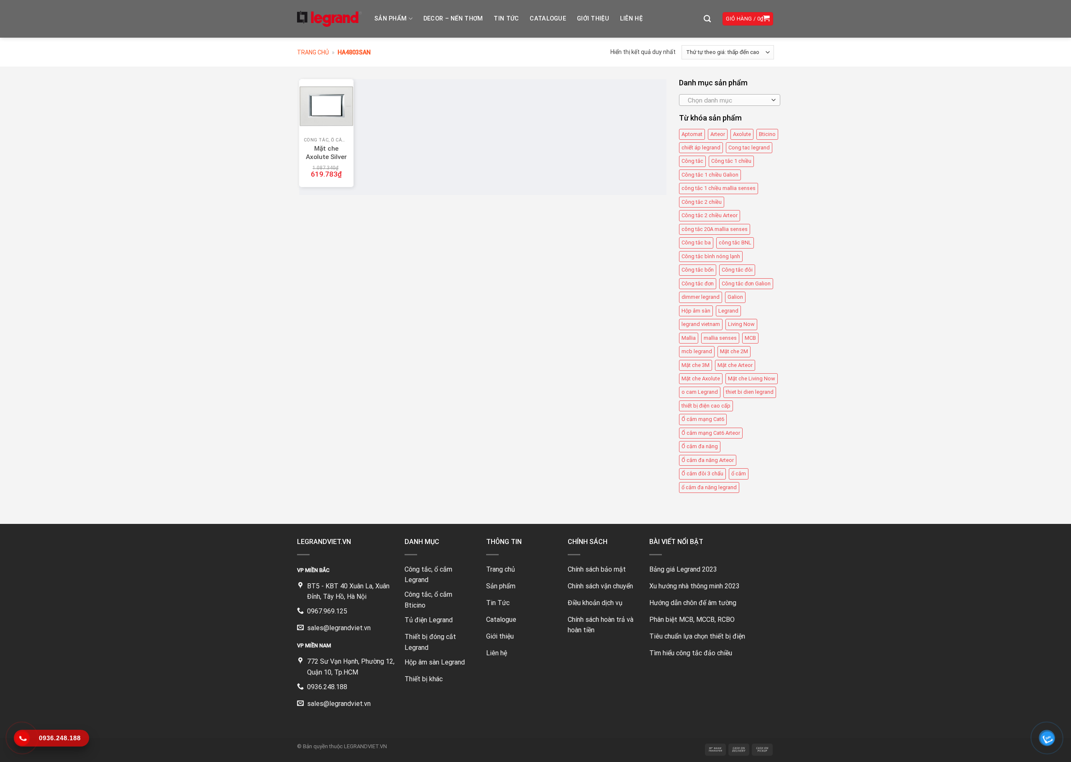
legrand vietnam (701, 324)
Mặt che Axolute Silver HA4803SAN (326, 157)
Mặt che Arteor (735, 365)
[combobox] (729, 100)
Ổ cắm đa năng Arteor (708, 460)
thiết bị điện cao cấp (706, 406)
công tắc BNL (735, 242)
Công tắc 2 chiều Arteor (710, 215)
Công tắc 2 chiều (702, 202)
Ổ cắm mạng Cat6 (703, 419)
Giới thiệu (593, 18)
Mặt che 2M (734, 351)
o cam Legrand (700, 392)
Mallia (689, 338)
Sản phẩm (390, 18)
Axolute (742, 134)
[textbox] (727, 100)
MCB (750, 338)
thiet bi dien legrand (750, 392)
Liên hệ (631, 18)
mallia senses (720, 338)
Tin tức (506, 18)
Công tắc (692, 161)
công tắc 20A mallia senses (715, 229)
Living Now (741, 324)
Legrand (728, 311)
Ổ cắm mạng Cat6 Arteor (711, 433)
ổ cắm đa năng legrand (709, 487)
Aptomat (692, 134)
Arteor (717, 134)
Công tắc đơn (698, 283)
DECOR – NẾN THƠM (453, 18)
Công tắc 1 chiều (731, 161)
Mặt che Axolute (701, 378)
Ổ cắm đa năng (700, 446)
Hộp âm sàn (696, 311)
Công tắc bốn (698, 270)
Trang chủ (313, 52)
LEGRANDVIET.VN (365, 746)
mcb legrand (697, 351)
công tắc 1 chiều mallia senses (719, 188)
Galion (735, 297)
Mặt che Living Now (751, 378)
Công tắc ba (696, 242)
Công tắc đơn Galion (746, 283)
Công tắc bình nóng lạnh (711, 256)
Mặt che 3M (696, 365)
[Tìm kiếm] (707, 19)
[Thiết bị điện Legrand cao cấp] (329, 19)
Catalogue (548, 18)
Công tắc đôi (737, 270)
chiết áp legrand (701, 147)
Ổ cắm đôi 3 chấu (702, 473)
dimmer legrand (701, 297)
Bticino (767, 134)
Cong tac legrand (749, 147)
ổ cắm (738, 473)
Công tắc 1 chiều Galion (710, 175)
